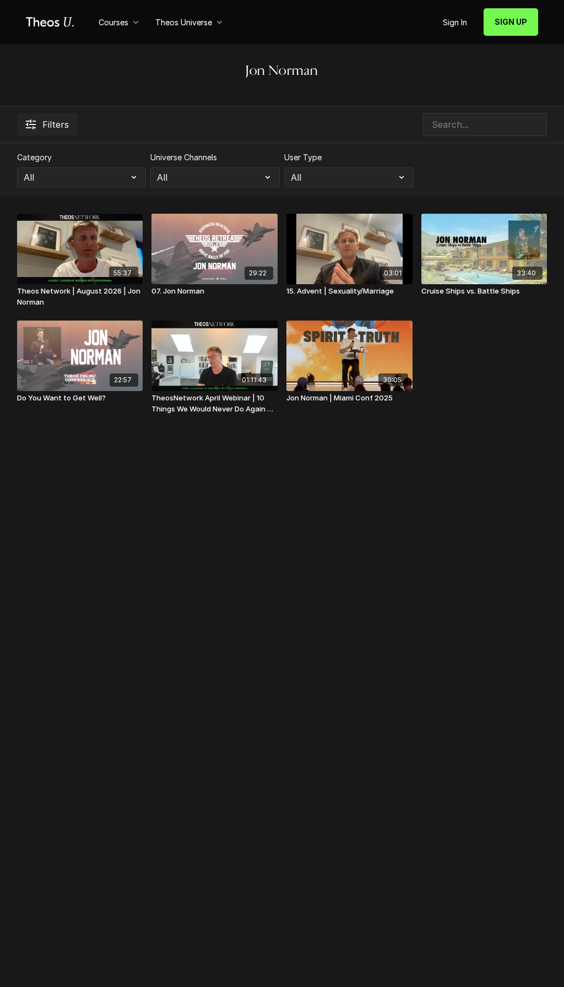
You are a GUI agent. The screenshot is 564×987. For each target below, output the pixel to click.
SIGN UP (511, 21)
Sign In (455, 22)
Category (34, 157)
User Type (303, 157)
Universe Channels (183, 157)
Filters (55, 124)
